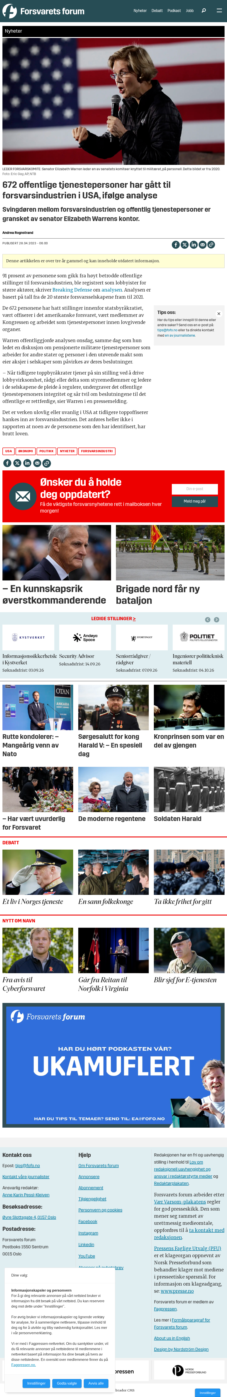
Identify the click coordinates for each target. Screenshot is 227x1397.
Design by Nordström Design (181, 1350)
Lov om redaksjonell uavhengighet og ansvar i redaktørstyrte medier (183, 1169)
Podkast (174, 11)
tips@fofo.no (167, 330)
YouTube (86, 1256)
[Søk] (203, 11)
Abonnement (90, 1188)
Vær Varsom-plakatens (180, 1202)
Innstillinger (208, 1393)
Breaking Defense (72, 290)
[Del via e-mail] (202, 244)
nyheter (67, 451)
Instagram (88, 1233)
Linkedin (86, 1245)
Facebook (87, 1222)
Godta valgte (67, 1383)
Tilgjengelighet (92, 1199)
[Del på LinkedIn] (193, 244)
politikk (46, 451)
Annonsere (89, 1177)
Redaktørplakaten (171, 1184)
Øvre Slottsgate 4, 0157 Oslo (29, 1217)
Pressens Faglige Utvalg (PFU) (187, 1248)
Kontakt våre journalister (25, 1177)
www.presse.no (177, 1291)
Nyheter (140, 11)
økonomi (25, 451)
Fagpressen (165, 1309)
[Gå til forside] (43, 11)
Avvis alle (96, 1383)
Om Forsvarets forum (98, 1166)
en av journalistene (180, 335)
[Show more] (219, 313)
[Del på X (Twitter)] (184, 244)
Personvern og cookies (100, 1210)
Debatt (157, 11)
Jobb (190, 11)
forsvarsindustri (97, 451)
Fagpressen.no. (23, 1365)
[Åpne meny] (219, 11)
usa (8, 451)
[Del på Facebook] (175, 244)
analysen (112, 290)
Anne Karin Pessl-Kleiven (25, 1195)
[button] (208, 620)
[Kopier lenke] (211, 245)
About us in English (172, 1338)
